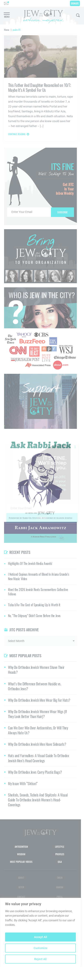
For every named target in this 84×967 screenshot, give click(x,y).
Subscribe (42, 518)
